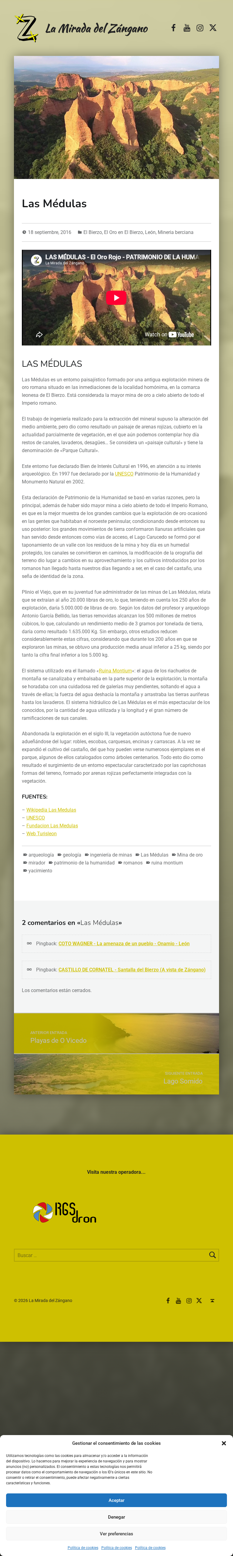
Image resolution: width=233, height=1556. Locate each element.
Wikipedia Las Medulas (51, 810)
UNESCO (124, 474)
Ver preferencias (116, 1534)
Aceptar (116, 1500)
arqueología (41, 855)
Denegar (116, 1517)
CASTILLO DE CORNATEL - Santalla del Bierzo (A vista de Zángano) (132, 970)
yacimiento (40, 871)
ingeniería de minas (111, 855)
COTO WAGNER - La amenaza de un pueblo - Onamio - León (124, 943)
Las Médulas (154, 855)
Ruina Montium (115, 671)
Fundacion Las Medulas (52, 826)
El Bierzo (92, 232)
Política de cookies (83, 1548)
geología (72, 855)
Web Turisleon (41, 833)
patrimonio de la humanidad (84, 863)
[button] (224, 1443)
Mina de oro (190, 855)
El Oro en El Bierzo (123, 232)
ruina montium (167, 863)
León (150, 232)
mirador (37, 863)
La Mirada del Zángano (96, 28)
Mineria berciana (176, 232)
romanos (133, 863)
